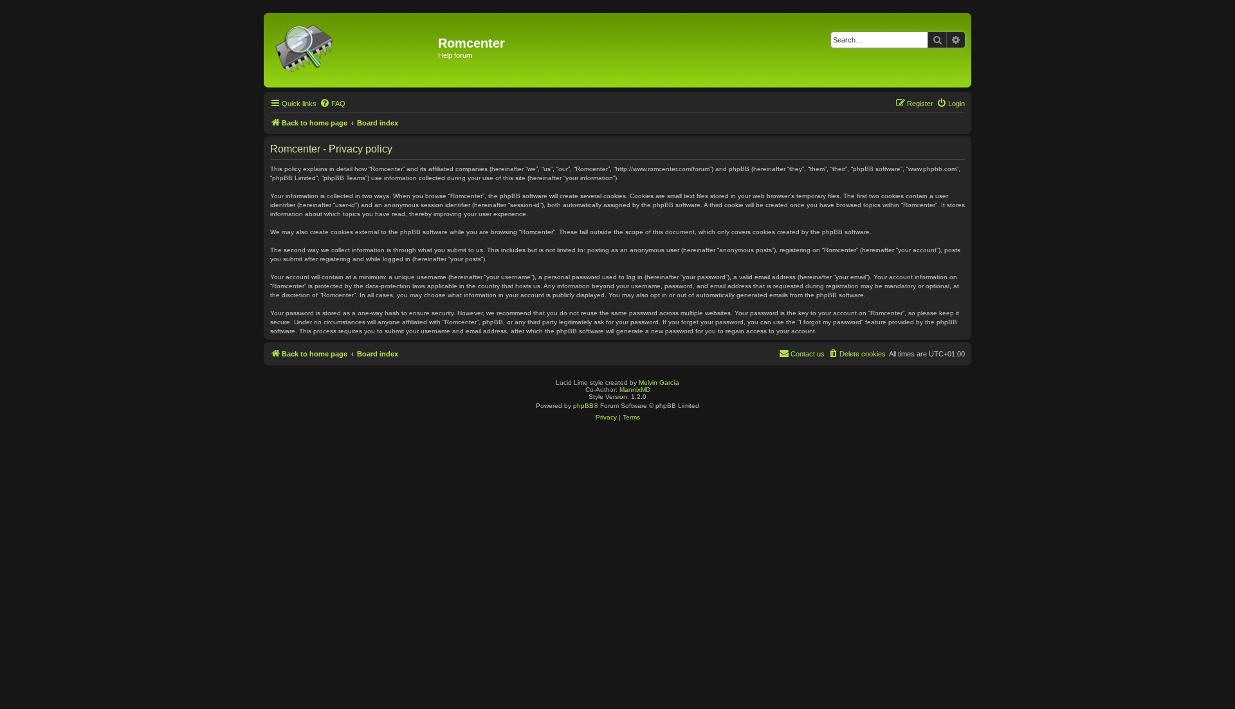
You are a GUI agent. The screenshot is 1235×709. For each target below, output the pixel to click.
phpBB (583, 405)
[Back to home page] (352, 50)
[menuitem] (332, 103)
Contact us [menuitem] (808, 354)
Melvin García (659, 382)
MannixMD (634, 389)
